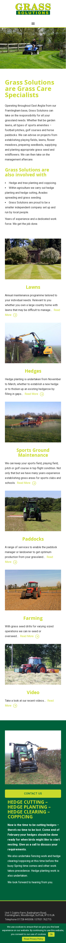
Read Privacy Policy (33, 939)
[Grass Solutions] (33, 9)
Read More (31, 394)
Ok (51, 934)
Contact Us (33, 793)
